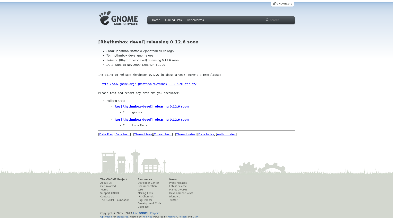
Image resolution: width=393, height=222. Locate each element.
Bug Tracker (145, 200)
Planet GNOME (178, 189)
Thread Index (185, 134)
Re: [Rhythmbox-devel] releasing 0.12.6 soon (152, 106)
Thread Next (163, 134)
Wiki (140, 189)
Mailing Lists (173, 20)
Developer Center (148, 182)
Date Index (206, 134)
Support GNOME (110, 193)
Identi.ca (174, 196)
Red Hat (147, 216)
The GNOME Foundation (115, 200)
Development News (181, 193)
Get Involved (108, 186)
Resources (145, 179)
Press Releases (178, 182)
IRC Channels (146, 196)
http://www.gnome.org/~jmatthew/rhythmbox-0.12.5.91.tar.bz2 (149, 84)
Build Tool (143, 206)
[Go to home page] (124, 26)
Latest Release (178, 186)
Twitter (173, 200)
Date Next (122, 134)
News (173, 179)
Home (156, 20)
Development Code (149, 203)
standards (122, 216)
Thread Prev (143, 134)
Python (183, 216)
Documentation (147, 186)
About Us (106, 182)
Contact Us (107, 196)
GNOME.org (284, 3)
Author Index (226, 134)
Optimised (106, 216)
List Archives (195, 20)
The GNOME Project (113, 179)
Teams (104, 189)
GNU (195, 216)
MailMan (172, 216)
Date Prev (106, 134)
